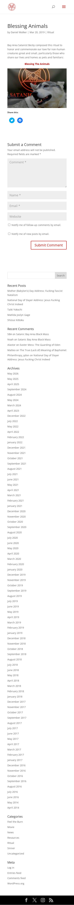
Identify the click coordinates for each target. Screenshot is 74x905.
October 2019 (15, 585)
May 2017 (12, 738)
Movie (10, 827)
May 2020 (12, 548)
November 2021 (16, 453)
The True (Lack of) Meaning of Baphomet (43, 350)
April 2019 (13, 617)
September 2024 (16, 389)
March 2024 (14, 405)
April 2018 (13, 680)
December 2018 (16, 638)
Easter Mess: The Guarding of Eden (40, 344)
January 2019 (14, 633)
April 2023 (13, 410)
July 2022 (12, 421)
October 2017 (15, 712)
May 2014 (12, 802)
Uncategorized (15, 853)
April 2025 (13, 384)
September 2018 (16, 654)
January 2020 (14, 569)
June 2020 (13, 543)
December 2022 (16, 415)
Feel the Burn (15, 821)
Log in (10, 867)
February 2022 (15, 437)
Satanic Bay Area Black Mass (32, 334)
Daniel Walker (19, 32)
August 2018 (14, 659)
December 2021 (16, 447)
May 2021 (12, 484)
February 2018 (15, 691)
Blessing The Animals (37, 64)
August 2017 (14, 723)
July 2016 (12, 791)
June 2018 (13, 670)
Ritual (50, 32)
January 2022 (14, 442)
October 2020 (15, 521)
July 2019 (12, 601)
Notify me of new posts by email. (30, 234)
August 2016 (14, 786)
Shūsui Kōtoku (15, 320)
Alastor (11, 344)
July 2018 (12, 664)
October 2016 (15, 776)
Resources (13, 837)
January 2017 (14, 760)
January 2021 (14, 506)
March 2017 (14, 749)
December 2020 (16, 511)
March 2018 (14, 686)
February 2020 (15, 564)
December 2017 (16, 701)
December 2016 (16, 765)
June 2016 (13, 797)
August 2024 (14, 394)
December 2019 (16, 574)
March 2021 (14, 495)
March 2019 (14, 622)
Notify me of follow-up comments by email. (36, 225)
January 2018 (14, 696)
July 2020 (12, 537)
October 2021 (15, 458)
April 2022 (13, 431)
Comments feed (16, 878)
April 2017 (13, 744)
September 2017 (16, 717)
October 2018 (15, 649)
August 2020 (14, 532)
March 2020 (14, 558)
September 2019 (16, 590)
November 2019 (16, 580)
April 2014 (13, 807)
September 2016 (16, 781)
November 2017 (16, 707)
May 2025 (12, 378)
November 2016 (16, 770)
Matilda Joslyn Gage (18, 315)
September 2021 (16, 463)
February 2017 (15, 754)
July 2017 (12, 728)
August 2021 (14, 468)
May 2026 (12, 373)
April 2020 (13, 553)
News (10, 832)
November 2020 (16, 516)
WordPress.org (15, 883)
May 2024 (12, 400)
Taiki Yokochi (14, 309)
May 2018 (12, 675)
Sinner (11, 848)
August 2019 (14, 596)
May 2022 (12, 426)
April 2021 (13, 490)
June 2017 (13, 733)
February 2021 (15, 500)
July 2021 (12, 474)
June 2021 (13, 479)
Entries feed (14, 873)
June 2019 (13, 606)
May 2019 (12, 611)
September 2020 (16, 527)
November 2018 (16, 643)
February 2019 (15, 627)
